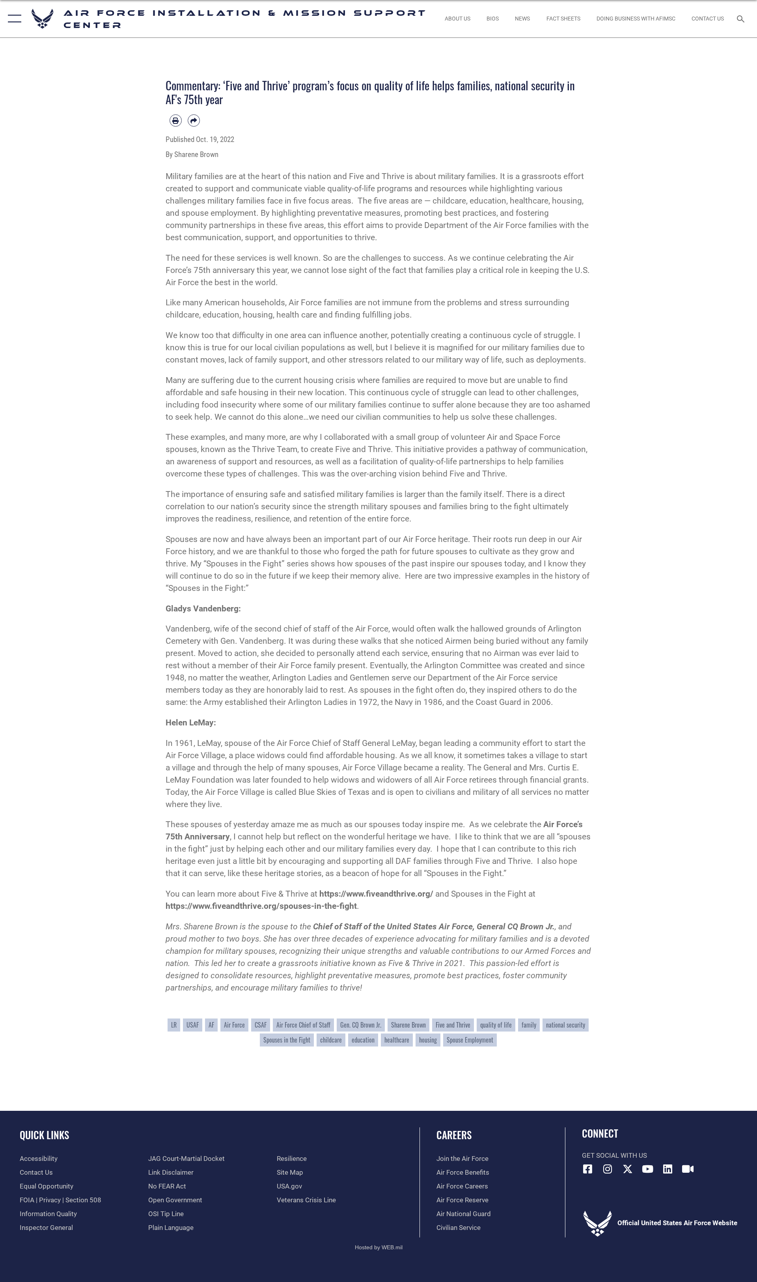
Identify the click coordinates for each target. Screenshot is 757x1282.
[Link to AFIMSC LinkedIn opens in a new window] (667, 1169)
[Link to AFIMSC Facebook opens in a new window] (588, 1169)
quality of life (496, 1024)
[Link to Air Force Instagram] (607, 1169)
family (529, 1024)
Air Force (234, 1024)
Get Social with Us (614, 1155)
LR (174, 1024)
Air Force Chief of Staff (303, 1024)
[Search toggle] (741, 18)
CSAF (261, 1024)
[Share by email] (194, 120)
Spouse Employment (470, 1039)
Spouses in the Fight (286, 1039)
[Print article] (176, 120)
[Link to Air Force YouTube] (648, 1169)
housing (428, 1039)
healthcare (396, 1039)
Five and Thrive (453, 1024)
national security (565, 1024)
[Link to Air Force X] (628, 1169)
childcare (331, 1039)
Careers (454, 1134)
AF (211, 1024)
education (363, 1039)
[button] (13, 18)
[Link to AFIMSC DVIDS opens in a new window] (688, 1169)
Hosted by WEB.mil (379, 1247)
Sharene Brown (408, 1024)
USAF (192, 1024)
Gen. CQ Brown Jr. (360, 1024)
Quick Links (44, 1134)
